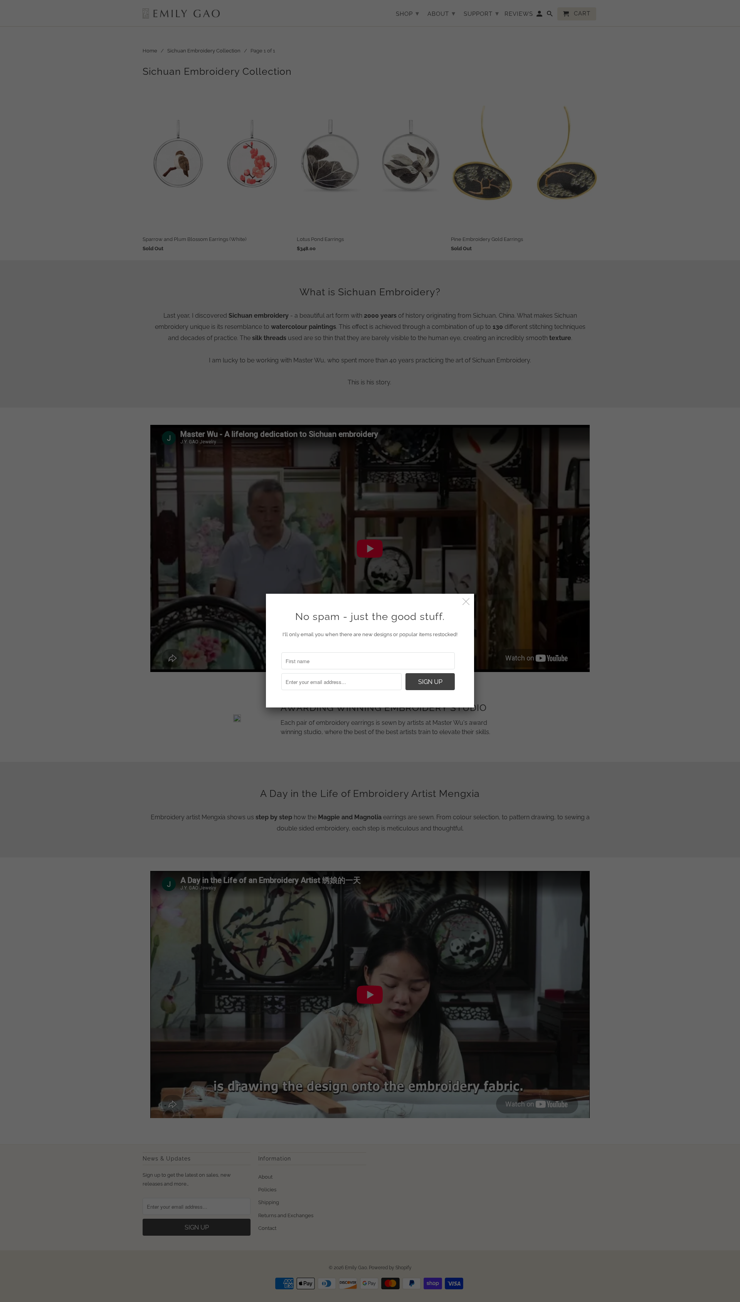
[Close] (466, 601)
